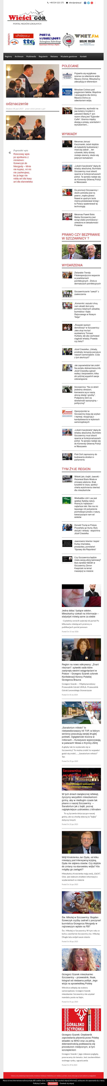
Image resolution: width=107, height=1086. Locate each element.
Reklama (54, 57)
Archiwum (19, 57)
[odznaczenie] (32, 81)
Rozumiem (53, 1083)
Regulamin (43, 57)
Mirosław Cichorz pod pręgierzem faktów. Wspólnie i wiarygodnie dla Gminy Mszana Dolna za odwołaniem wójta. (87, 95)
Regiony (8, 57)
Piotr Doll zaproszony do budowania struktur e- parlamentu (85, 457)
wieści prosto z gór (37, 109)
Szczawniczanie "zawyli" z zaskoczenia (86, 293)
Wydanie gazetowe (69, 57)
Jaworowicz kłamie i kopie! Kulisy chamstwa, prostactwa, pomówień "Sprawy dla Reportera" (86, 545)
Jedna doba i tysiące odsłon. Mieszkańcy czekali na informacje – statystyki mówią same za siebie (80, 613)
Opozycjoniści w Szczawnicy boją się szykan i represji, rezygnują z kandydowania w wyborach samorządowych (87, 416)
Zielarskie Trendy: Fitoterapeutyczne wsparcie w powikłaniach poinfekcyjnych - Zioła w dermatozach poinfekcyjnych (87, 278)
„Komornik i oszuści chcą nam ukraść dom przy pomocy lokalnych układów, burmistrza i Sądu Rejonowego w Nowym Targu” (87, 310)
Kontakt (83, 57)
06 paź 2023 (18, 109)
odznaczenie (17, 103)
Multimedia (31, 57)
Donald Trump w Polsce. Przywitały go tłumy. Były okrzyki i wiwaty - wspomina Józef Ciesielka (87, 529)
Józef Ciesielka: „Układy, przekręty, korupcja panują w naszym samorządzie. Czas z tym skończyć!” (87, 353)
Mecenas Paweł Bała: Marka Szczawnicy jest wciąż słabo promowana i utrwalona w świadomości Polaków (86, 220)
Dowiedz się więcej (67, 1083)
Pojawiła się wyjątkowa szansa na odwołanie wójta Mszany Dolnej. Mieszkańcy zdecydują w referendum (87, 77)
